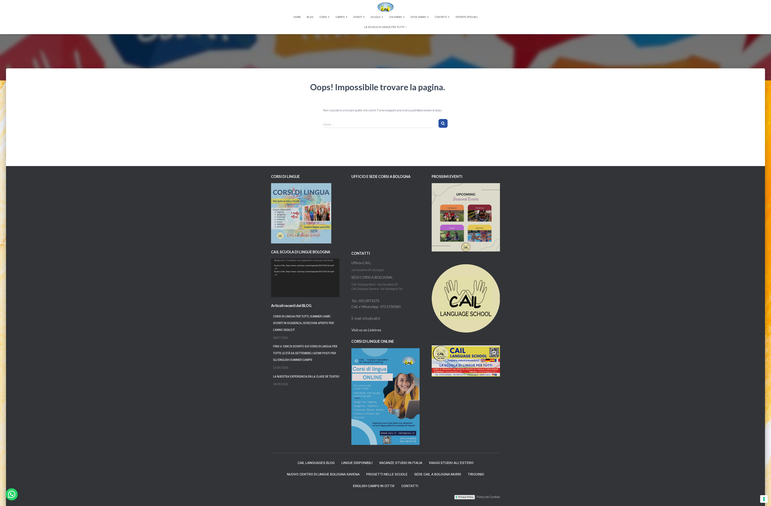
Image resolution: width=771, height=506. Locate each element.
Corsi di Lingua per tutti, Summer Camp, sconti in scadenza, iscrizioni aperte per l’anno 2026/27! (303, 323)
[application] (305, 278)
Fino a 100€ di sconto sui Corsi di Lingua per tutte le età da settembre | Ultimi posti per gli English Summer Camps (305, 353)
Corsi (323, 16)
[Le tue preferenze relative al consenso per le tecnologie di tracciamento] (764, 499)
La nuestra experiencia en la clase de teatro (306, 376)
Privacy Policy (465, 497)
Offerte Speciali (467, 16)
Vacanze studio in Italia (400, 463)
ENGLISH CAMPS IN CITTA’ (374, 486)
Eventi (358, 16)
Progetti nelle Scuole (387, 474)
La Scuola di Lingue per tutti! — (385, 27)
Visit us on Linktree (366, 330)
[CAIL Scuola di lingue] (385, 7)
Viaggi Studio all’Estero (451, 463)
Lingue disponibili (356, 463)
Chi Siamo (396, 16)
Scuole (376, 16)
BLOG (310, 16)
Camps (340, 16)
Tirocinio (476, 474)
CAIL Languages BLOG (316, 463)
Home (297, 16)
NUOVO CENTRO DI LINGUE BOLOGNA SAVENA (323, 474)
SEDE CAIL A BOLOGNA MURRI (437, 474)
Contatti (441, 16)
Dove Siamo (419, 16)
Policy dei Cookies (488, 497)
